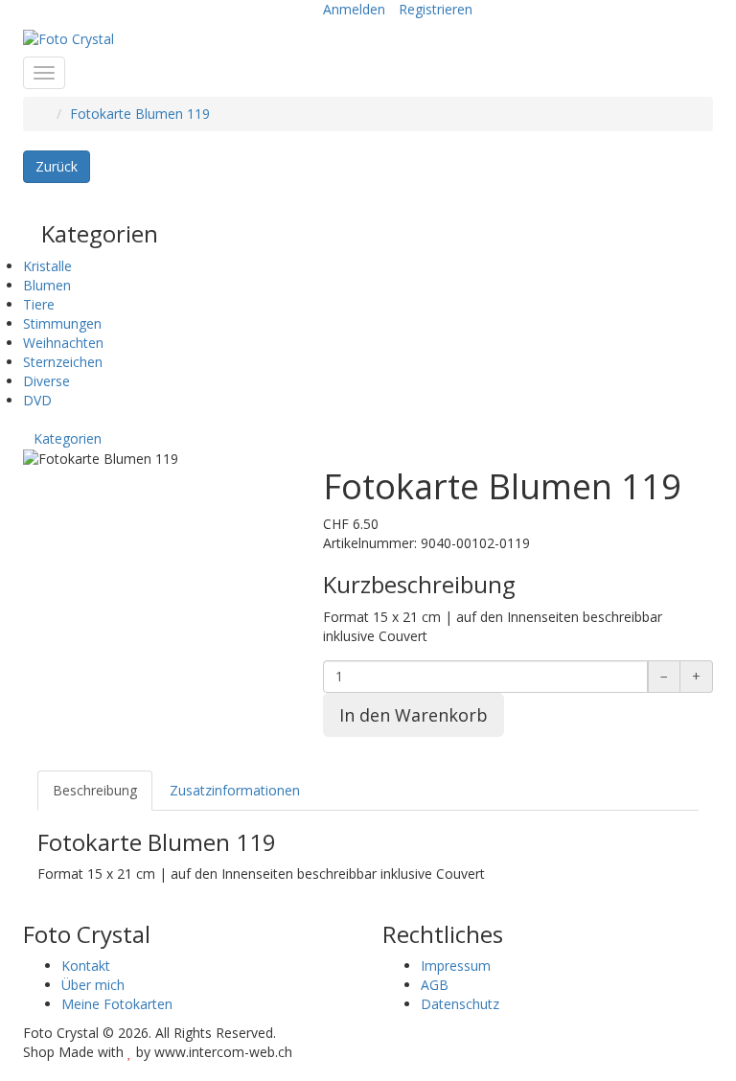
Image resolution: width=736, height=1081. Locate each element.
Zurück (56, 166)
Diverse (46, 381)
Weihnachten (63, 343)
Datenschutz (460, 1004)
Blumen (47, 285)
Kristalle (47, 266)
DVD (37, 400)
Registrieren (435, 9)
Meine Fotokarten (116, 1004)
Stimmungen (62, 323)
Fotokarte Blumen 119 (140, 113)
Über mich (93, 985)
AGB (434, 985)
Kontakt (85, 965)
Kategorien (68, 438)
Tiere (39, 304)
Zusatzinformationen (235, 790)
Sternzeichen (63, 362)
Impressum (456, 965)
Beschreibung (95, 790)
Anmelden (354, 9)
